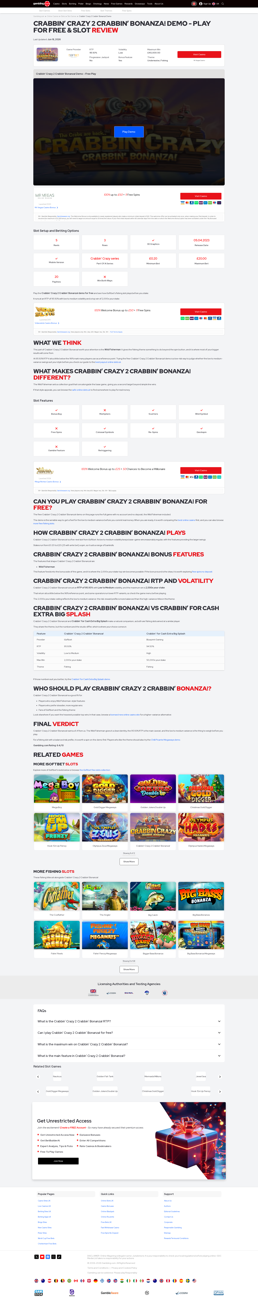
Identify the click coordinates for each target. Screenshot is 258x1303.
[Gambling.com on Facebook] (48, 1272)
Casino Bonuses (107, 1212)
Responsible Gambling (173, 1234)
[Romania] (175, 1287)
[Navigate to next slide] (220, 1078)
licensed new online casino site (125, 714)
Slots (63, 16)
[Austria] (49, 1287)
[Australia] (43, 1287)
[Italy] (135, 1287)
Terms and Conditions (98, 1274)
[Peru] (168, 1287)
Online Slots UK (107, 1207)
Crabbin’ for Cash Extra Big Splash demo (90, 679)
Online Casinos (52, 16)
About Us (167, 1207)
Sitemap (167, 1239)
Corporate (168, 1229)
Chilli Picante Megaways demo (165, 739)
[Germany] (96, 1287)
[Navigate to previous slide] (38, 1078)
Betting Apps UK (44, 1223)
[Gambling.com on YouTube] (42, 1272)
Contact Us (168, 1223)
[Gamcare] (72, 1299)
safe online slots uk (81, 389)
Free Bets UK (106, 1229)
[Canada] (82, 1287)
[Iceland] (109, 1287)
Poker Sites (42, 1239)
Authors (167, 1212)
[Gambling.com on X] (36, 1272)
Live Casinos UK (44, 1212)
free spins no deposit (202, 571)
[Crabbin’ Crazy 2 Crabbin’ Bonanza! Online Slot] (76, 1287)
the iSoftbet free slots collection (95, 770)
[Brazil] (69, 1287)
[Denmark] (89, 1287)
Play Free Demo (105, 788)
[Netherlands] (148, 1287)
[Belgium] (56, 1287)
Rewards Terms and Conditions (176, 1245)
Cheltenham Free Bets (47, 1250)
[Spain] (181, 1287)
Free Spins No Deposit (109, 1239)
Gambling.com (38, 16)
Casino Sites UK (44, 1207)
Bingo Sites (42, 1229)
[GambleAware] (110, 1299)
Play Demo (128, 131)
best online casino (186, 520)
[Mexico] (142, 1287)
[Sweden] (188, 1287)
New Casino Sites (44, 1234)
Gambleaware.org (63, 216)
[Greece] (102, 1287)
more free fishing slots (43, 523)
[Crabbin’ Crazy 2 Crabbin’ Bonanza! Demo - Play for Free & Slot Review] (36, 1287)
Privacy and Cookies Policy (124, 1274)
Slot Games (71, 16)
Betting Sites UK (44, 1218)
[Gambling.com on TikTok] (59, 1272)
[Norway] (161, 1287)
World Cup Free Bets (46, 1245)
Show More (129, 861)
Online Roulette (107, 1223)
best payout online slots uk (108, 362)
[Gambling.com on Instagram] (53, 1272)
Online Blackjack (107, 1218)
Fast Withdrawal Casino (110, 1234)
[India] (122, 1287)
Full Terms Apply (116, 332)
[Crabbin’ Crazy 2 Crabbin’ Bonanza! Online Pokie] (155, 1287)
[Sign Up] (194, 3)
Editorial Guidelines (172, 1218)
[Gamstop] (38, 1299)
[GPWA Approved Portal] (219, 1299)
